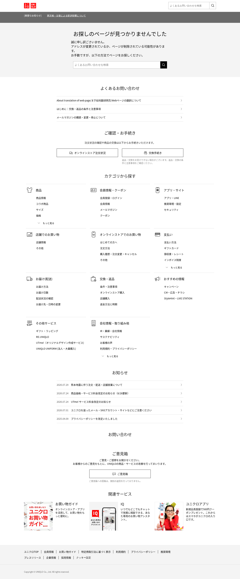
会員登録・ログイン (111, 198)
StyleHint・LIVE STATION (178, 298)
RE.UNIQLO (42, 336)
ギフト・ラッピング (47, 331)
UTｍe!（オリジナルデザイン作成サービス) (60, 342)
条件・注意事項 (108, 286)
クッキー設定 (83, 557)
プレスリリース (32, 557)
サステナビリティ (110, 336)
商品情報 (41, 198)
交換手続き (155, 153)
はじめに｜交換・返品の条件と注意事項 (79, 109)
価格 (38, 215)
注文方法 (105, 248)
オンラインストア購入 (112, 292)
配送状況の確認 (44, 298)
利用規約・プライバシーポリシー (118, 348)
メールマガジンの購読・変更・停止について (81, 117)
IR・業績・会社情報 (111, 331)
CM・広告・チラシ (174, 292)
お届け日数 (42, 292)
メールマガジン (108, 209)
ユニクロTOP (31, 551)
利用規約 (121, 551)
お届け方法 (42, 286)
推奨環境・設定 (172, 203)
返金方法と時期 (108, 304)
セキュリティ (171, 209)
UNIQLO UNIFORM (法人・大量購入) (56, 348)
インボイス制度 (172, 260)
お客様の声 (106, 342)
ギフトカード (171, 248)
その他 (39, 248)
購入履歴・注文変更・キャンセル (118, 254)
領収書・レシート (174, 254)
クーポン (105, 215)
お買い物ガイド (67, 551)
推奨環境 (165, 551)
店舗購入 (105, 298)
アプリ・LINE (171, 198)
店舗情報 (41, 242)
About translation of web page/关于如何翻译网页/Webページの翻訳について (99, 100)
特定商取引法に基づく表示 (96, 551)
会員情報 (105, 203)
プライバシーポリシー (143, 551)
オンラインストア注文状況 (90, 153)
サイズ (39, 209)
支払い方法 (170, 242)
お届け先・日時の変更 (48, 304)
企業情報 (51, 557)
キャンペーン (171, 286)
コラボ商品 (42, 203)
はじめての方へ (108, 242)
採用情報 (66, 557)
